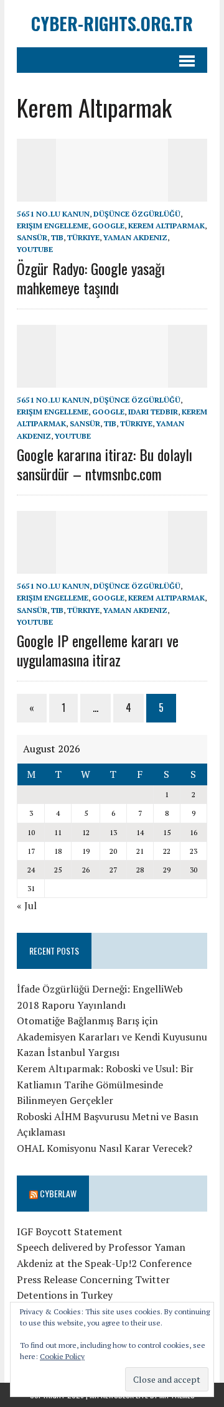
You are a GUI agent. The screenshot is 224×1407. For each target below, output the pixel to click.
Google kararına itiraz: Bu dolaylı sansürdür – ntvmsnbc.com (104, 464)
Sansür (32, 237)
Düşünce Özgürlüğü (136, 213)
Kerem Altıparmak (166, 225)
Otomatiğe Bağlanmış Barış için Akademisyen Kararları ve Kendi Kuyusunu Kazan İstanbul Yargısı (112, 1036)
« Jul (27, 905)
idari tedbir (153, 411)
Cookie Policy (62, 1356)
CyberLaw (58, 1193)
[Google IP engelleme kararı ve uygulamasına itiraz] (112, 566)
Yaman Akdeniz (135, 237)
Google (108, 225)
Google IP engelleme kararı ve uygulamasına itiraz (98, 650)
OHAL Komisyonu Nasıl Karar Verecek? (104, 1148)
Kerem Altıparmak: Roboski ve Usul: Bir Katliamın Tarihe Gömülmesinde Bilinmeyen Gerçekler (105, 1084)
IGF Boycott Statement (70, 1231)
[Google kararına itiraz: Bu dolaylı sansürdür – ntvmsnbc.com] (112, 379)
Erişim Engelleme (52, 225)
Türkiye (83, 237)
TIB (57, 237)
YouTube (35, 249)
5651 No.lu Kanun (53, 213)
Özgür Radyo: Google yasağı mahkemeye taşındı (91, 278)
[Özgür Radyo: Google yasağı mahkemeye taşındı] (112, 193)
